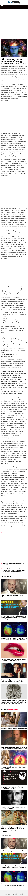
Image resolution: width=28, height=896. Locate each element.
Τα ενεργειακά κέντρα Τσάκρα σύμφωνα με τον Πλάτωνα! (13, 767)
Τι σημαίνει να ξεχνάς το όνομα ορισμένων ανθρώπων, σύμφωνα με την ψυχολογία (13, 680)
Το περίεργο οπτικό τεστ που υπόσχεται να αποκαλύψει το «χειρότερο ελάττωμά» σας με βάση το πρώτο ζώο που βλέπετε (13, 702)
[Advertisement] (14, 23)
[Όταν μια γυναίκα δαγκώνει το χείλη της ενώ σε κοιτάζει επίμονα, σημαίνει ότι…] (14, 650)
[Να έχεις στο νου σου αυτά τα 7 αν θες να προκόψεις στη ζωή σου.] (14, 777)
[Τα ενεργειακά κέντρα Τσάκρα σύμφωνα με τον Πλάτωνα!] (14, 757)
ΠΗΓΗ (2, 532)
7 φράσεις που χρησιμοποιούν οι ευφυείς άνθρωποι (12, 596)
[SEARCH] (26, 6)
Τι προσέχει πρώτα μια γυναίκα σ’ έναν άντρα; (14, 729)
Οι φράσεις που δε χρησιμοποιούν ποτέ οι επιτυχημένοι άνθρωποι (13, 807)
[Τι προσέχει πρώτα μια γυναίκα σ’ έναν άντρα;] (14, 719)
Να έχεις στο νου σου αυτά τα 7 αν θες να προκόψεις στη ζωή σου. (12, 787)
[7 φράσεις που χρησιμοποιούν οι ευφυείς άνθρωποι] (14, 586)
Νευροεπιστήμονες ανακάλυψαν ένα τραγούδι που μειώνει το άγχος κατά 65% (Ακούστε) (14, 639)
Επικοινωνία (5, 893)
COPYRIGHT (7, 894)
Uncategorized (13, 710)
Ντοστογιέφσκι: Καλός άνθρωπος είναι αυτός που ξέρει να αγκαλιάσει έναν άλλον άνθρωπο (14, 747)
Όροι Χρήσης (22, 893)
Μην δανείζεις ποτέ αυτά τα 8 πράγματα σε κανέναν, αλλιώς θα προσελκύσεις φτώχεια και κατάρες (13, 617)
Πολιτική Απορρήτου (14, 893)
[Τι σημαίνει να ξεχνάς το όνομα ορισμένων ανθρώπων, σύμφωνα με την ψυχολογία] (14, 670)
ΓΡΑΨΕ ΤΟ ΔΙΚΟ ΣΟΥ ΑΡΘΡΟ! (17, 894)
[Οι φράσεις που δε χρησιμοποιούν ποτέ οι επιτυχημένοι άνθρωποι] (14, 797)
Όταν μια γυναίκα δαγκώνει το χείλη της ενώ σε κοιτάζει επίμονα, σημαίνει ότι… (13, 659)
